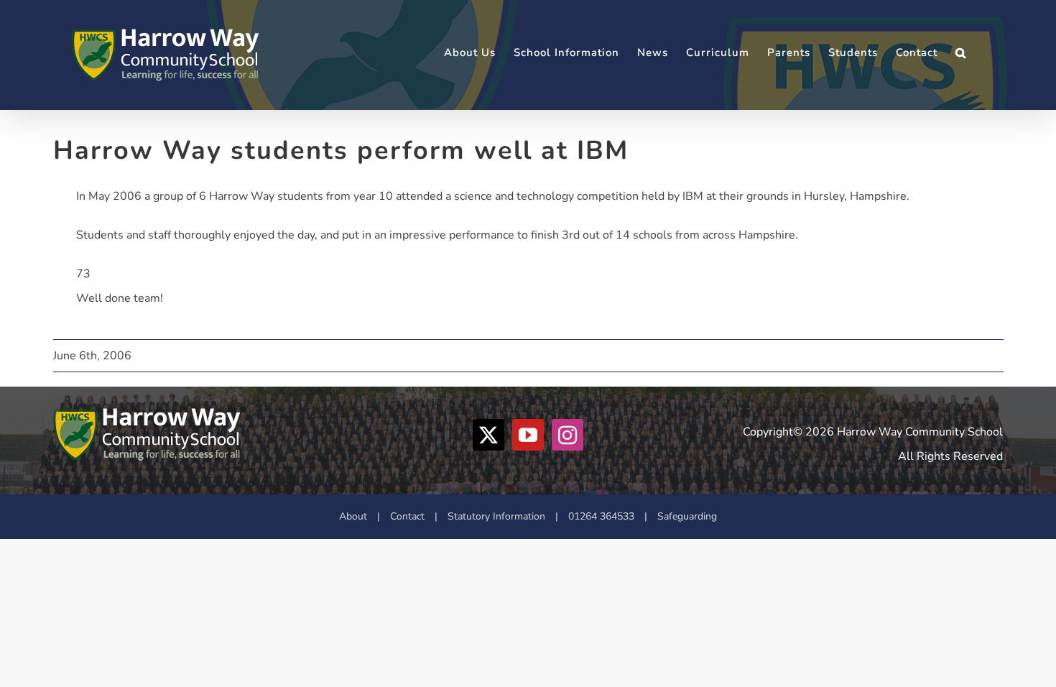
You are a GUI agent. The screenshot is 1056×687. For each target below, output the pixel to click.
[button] (960, 52)
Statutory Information (496, 516)
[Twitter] (488, 435)
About (353, 516)
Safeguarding (687, 516)
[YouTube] (528, 435)
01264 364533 (601, 516)
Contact (407, 516)
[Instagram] (567, 435)
